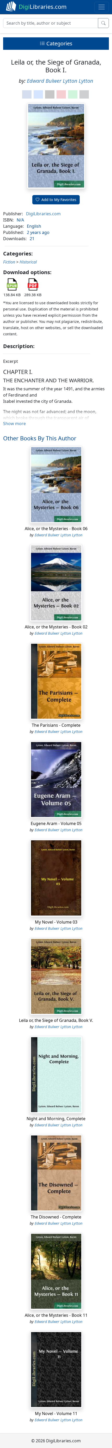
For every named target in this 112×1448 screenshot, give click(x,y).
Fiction (9, 262)
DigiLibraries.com (43, 214)
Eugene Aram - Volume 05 (56, 823)
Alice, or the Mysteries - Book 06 (56, 528)
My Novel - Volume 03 (56, 922)
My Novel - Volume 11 (56, 1413)
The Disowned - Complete (56, 1217)
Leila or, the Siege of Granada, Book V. (56, 1020)
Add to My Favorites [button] (58, 199)
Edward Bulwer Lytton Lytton (60, 80)
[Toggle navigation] (101, 7)
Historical (28, 262)
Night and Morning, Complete (56, 1118)
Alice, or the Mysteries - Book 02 (56, 627)
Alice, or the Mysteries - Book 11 (56, 1315)
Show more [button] (14, 423)
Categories (58, 43)
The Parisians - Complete (56, 725)
